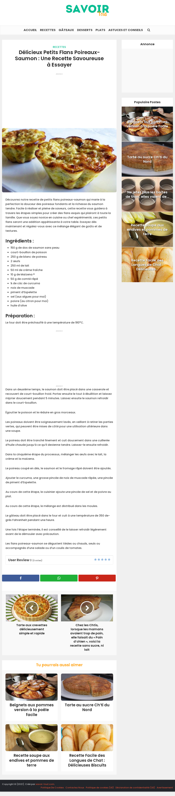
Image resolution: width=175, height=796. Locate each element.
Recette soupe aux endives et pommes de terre (31, 760)
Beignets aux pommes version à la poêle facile (32, 709)
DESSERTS (84, 30)
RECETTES (48, 30)
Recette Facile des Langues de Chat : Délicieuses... (147, 264)
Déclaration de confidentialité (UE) (135, 787)
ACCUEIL (30, 30)
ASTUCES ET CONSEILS (125, 30)
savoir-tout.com (45, 784)
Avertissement (165, 787)
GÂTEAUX (66, 30)
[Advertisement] (59, 99)
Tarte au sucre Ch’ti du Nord (87, 707)
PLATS (100, 30)
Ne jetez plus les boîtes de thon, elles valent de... (147, 194)
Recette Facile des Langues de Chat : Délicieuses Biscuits (87, 760)
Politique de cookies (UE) (100, 787)
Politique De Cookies (52, 787)
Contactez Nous (74, 787)
